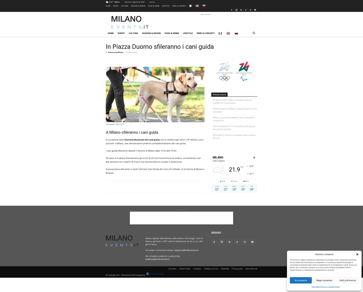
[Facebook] (232, 10)
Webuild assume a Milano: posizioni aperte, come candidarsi (235, 110)
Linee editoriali (251, 269)
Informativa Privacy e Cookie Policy (326, 287)
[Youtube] (255, 10)
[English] (198, 6)
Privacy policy (237, 269)
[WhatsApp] (121, 59)
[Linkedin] (128, 59)
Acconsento (301, 280)
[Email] (135, 59)
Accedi (152, 2)
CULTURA (124, 6)
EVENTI (115, 6)
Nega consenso (324, 280)
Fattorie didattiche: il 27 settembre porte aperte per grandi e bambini (234, 127)
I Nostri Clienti (184, 269)
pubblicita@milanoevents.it (157, 259)
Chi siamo (172, 269)
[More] (141, 59)
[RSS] (241, 10)
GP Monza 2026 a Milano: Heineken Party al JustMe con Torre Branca (232, 101)
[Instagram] (236, 10)
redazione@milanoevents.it (186, 250)
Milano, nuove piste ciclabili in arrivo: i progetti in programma (234, 119)
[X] (250, 10)
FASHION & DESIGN (138, 6)
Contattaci (197, 269)
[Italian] (191, 6)
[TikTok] (246, 10)
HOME (108, 6)
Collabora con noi (211, 269)
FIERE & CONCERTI (179, 6)
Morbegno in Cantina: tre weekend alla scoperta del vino (234, 136)
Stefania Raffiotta (115, 52)
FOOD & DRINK (153, 6)
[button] (357, 254)
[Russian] (204, 6)
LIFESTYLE (166, 6)
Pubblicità (225, 269)
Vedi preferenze (347, 280)
